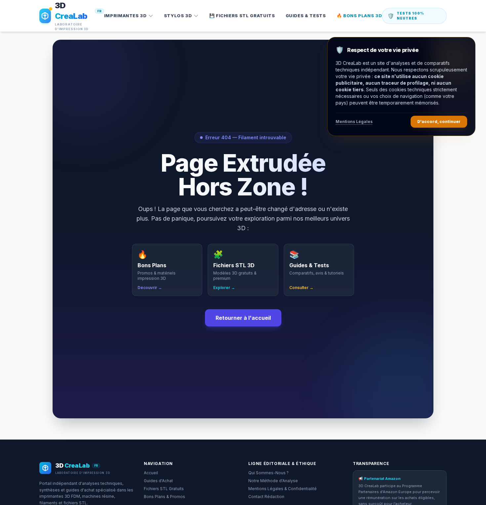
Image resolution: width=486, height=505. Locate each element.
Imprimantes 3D (125, 15)
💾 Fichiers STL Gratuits (242, 15)
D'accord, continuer (439, 121)
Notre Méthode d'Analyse (273, 480)
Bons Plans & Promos (164, 496)
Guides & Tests (306, 15)
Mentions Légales (354, 121)
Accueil (151, 472)
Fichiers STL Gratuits (164, 488)
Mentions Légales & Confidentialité (282, 488)
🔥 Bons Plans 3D (359, 15)
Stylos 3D (178, 15)
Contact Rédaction (266, 496)
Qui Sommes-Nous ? (268, 472)
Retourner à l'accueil (243, 318)
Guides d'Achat (158, 480)
